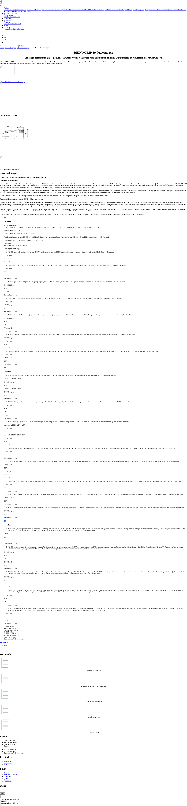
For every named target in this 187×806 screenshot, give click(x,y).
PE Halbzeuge (26, 11)
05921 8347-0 (11, 749)
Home (2, 48)
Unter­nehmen (8, 27)
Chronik (11, 29)
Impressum (7, 761)
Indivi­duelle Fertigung (11, 13)
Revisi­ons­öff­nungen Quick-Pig (37, 10)
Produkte (6, 8)
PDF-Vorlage (4, 645)
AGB (5, 764)
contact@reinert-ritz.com (15, 753)
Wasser (17, 17)
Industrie (6, 17)
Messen (9, 24)
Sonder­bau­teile (174, 10)
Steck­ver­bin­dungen (23, 48)
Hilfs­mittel (18, 11)
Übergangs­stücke (132, 10)
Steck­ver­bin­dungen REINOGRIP (79, 10)
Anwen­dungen (8, 15)
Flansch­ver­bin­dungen (10, 10)
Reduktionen (109, 10)
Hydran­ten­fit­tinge (22, 10)
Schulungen (7, 20)
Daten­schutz (7, 763)
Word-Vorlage (4, 642)
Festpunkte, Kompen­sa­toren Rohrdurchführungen (154, 10)
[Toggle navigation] (1, 5)
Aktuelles (7, 22)
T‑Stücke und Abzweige (97, 10)
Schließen (3, 801)
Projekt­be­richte (16, 24)
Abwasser (12, 17)
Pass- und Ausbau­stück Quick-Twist (58, 10)
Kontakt (6, 25)
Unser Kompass (19, 29)
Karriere (6, 29)
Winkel (115, 10)
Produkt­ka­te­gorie (10, 48)
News (5, 24)
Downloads (7, 18)
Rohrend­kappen (122, 10)
